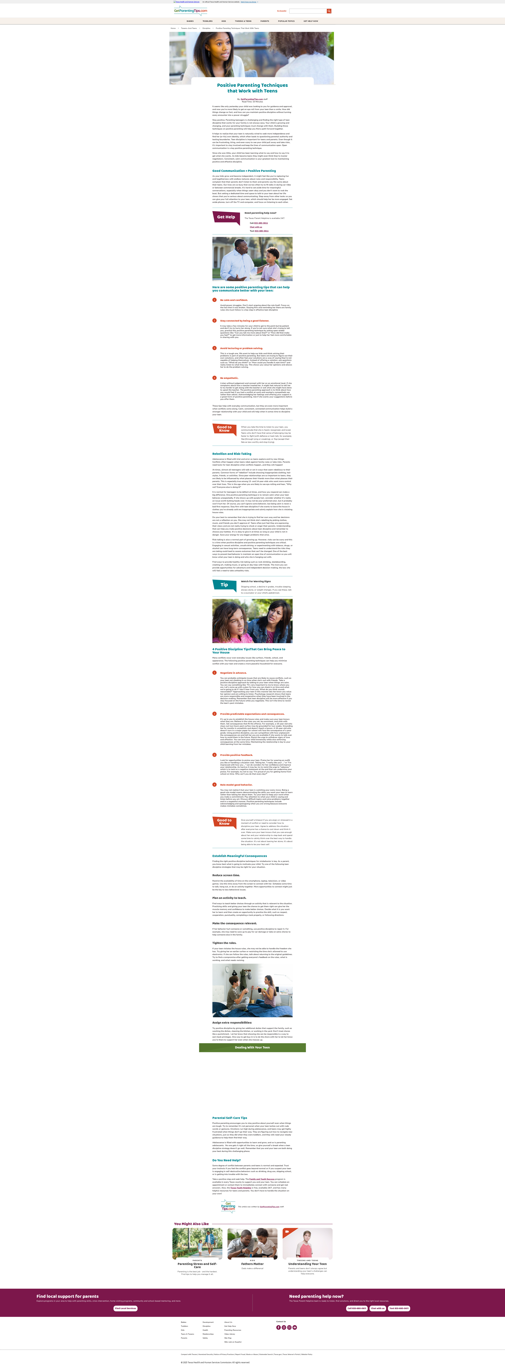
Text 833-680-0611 (399, 1308)
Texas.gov (277, 1354)
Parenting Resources (232, 1330)
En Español (281, 11)
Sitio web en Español (232, 1342)
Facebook (278, 1327)
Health (205, 1330)
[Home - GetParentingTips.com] (192, 15)
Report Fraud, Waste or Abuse (246, 1354)
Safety (205, 1338)
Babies (183, 1322)
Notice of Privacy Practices (224, 1354)
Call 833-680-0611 (357, 1308)
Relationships (208, 1334)
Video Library (229, 1334)
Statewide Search (266, 1354)
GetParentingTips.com (252, 99)
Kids (183, 1330)
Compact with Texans (189, 1354)
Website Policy (306, 1354)
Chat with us (378, 1308)
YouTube (289, 1327)
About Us (228, 1322)
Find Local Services (125, 1308)
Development (208, 1322)
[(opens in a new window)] (188, 2)
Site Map (227, 1338)
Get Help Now (230, 1326)
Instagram (284, 1327)
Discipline (206, 1326)
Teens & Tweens (187, 1334)
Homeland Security (205, 1354)
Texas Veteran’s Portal (291, 1354)
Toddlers (184, 1326)
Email (294, 1327)
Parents (184, 1338)
